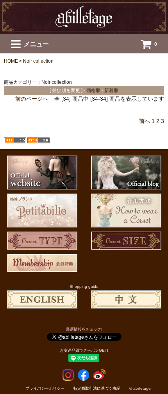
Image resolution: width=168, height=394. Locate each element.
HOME (11, 61)
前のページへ (31, 99)
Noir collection (38, 61)
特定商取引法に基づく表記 (96, 388)
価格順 (93, 90)
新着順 (111, 90)
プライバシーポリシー (44, 388)
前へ (144, 121)
